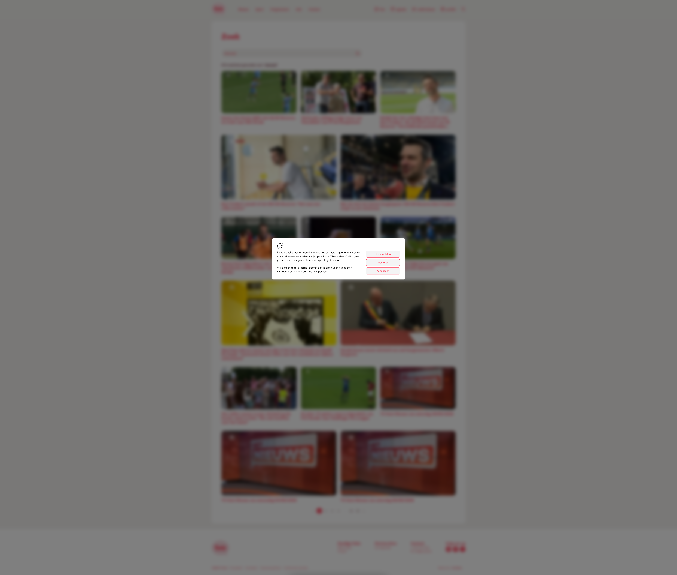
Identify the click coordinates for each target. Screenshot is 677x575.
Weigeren (383, 262)
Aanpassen (383, 270)
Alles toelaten (383, 254)
